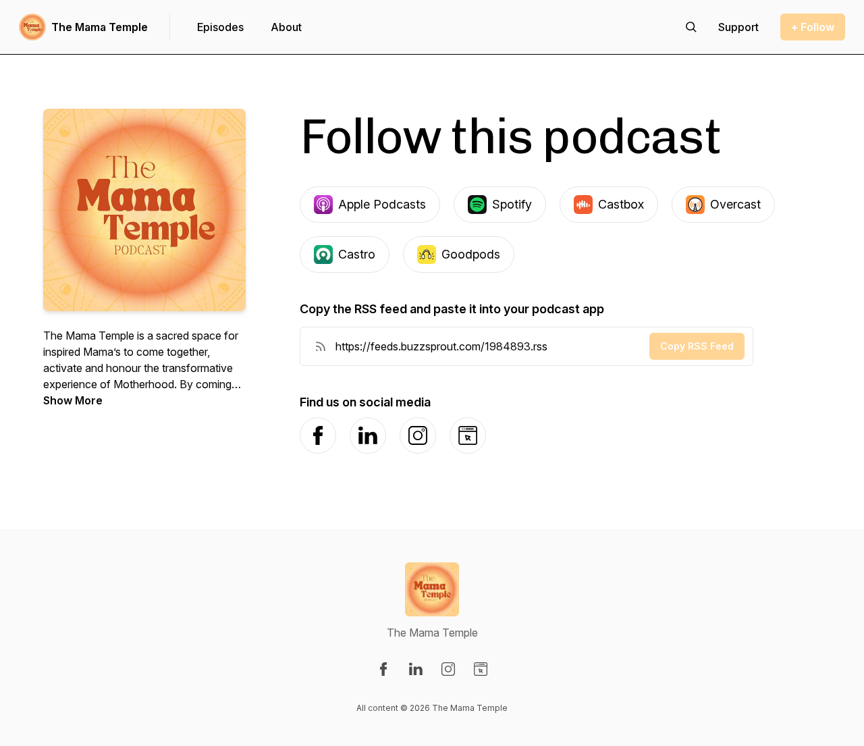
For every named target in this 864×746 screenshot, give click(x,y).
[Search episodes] (691, 27)
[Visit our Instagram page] (448, 669)
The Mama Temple (99, 27)
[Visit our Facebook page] (383, 669)
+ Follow (812, 27)
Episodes (220, 27)
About (286, 27)
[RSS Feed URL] (320, 346)
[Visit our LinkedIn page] (416, 669)
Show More (73, 400)
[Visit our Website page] (480, 669)
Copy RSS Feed (697, 346)
